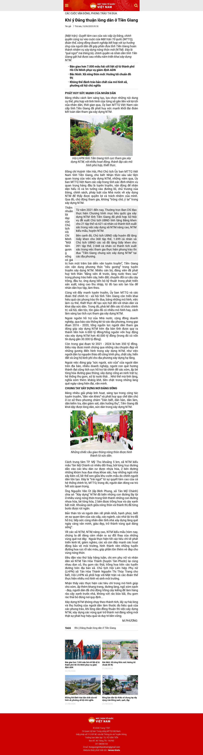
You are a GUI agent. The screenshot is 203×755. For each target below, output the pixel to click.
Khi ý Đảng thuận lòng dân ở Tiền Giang (95, 628)
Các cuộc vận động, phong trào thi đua (91, 13)
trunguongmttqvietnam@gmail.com (104, 747)
